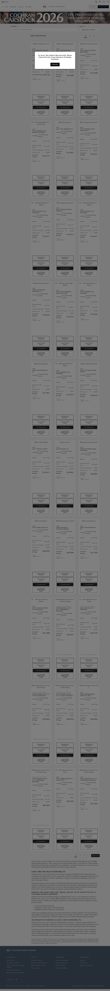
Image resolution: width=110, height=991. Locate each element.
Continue (55, 64)
